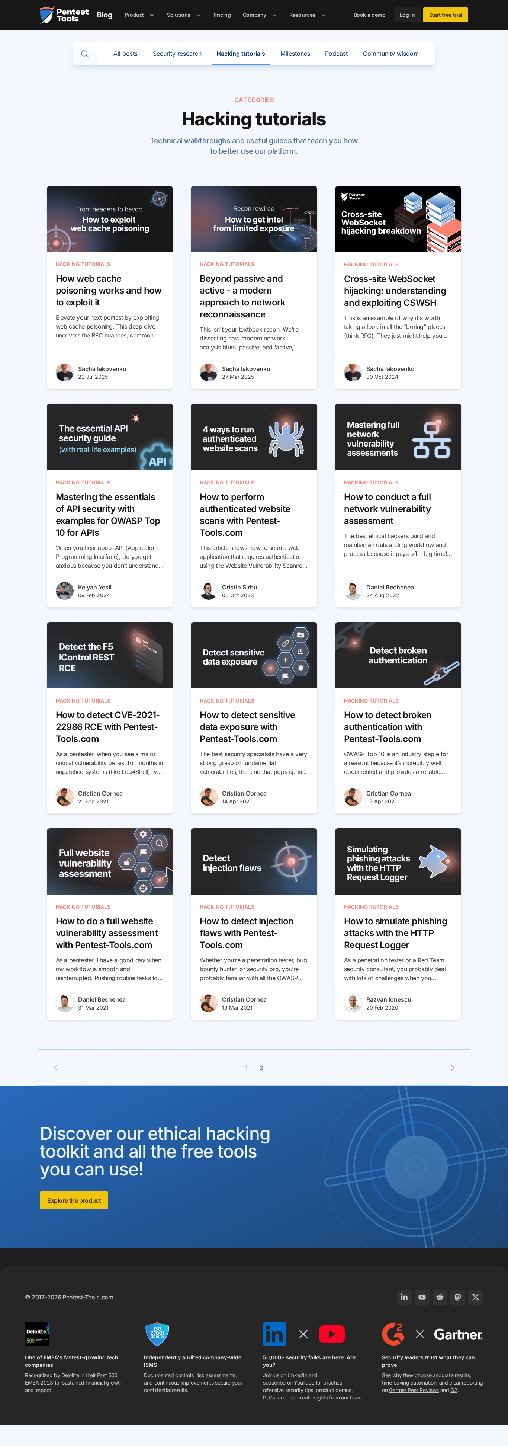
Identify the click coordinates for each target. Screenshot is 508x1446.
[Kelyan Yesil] (65, 591)
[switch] (85, 54)
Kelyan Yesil (95, 587)
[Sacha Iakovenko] (65, 372)
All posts (125, 53)
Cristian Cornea (100, 793)
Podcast (336, 53)
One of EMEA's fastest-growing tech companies (71, 1361)
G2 (453, 1390)
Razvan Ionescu (388, 999)
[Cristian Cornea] (65, 797)
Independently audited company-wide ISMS (192, 1361)
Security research (177, 53)
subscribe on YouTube (288, 1382)
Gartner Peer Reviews (414, 1390)
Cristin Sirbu (239, 587)
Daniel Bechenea (390, 587)
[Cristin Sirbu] (209, 591)
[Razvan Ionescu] (353, 1003)
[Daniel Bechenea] (353, 591)
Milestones (295, 53)
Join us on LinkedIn (285, 1375)
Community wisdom (391, 53)
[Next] (453, 1067)
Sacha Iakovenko (102, 368)
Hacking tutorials (240, 53)
